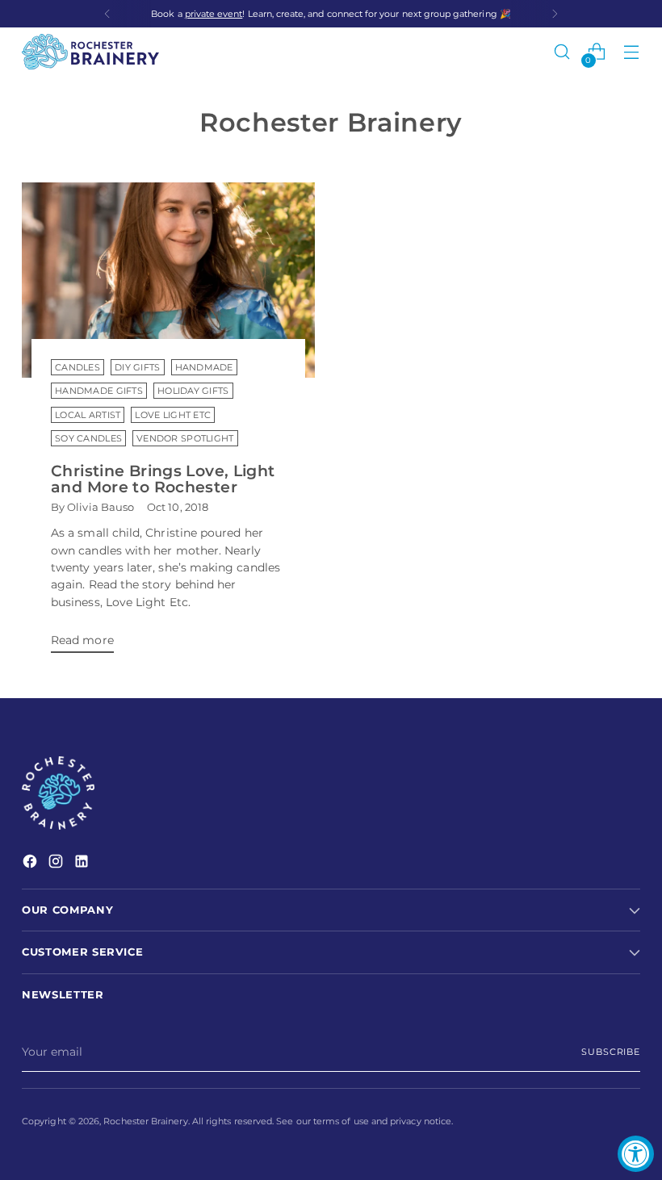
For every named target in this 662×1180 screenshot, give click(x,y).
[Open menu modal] (631, 52)
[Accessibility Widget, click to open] (636, 1154)
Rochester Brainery (145, 1121)
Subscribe (610, 1051)
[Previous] (107, 13)
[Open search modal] (562, 52)
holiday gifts (193, 390)
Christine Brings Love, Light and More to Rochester (163, 479)
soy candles (88, 438)
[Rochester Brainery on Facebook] (31, 863)
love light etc (173, 415)
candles (77, 367)
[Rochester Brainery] (90, 51)
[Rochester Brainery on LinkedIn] (83, 863)
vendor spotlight (184, 438)
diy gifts (138, 367)
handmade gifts (99, 390)
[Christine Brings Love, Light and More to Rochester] (168, 280)
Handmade (204, 367)
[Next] (554, 13)
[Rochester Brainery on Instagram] (57, 863)
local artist (87, 415)
